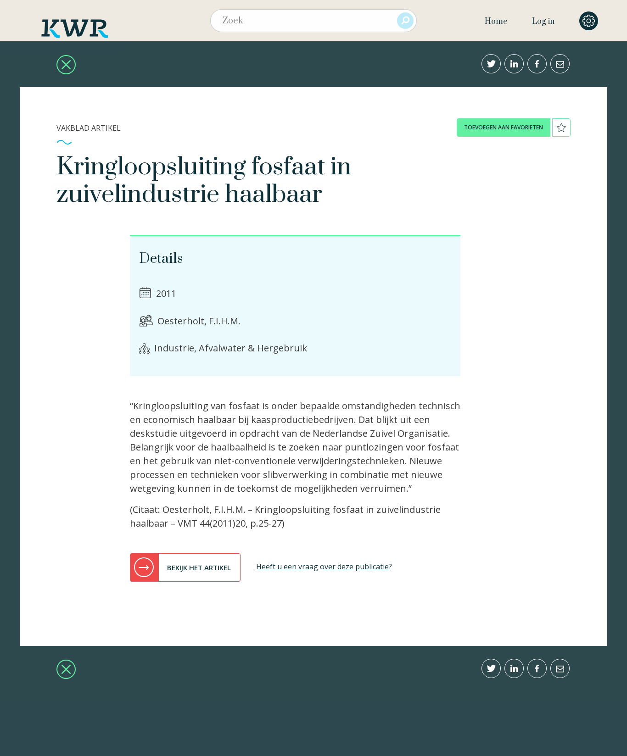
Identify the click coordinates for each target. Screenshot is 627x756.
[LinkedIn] (514, 63)
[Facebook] (537, 63)
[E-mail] (560, 63)
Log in (543, 22)
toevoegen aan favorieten (503, 127)
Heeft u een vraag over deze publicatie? (324, 566)
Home (496, 22)
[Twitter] (491, 63)
